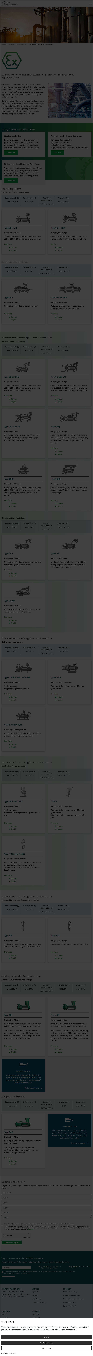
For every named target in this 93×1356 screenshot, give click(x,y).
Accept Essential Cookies (46, 1342)
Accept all (46, 1337)
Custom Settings (46, 1348)
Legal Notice (4, 1353)
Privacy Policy (13, 1353)
